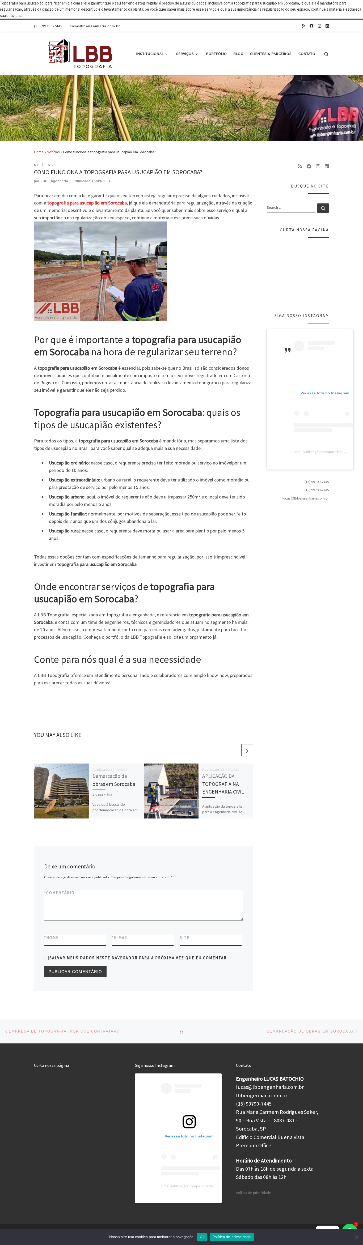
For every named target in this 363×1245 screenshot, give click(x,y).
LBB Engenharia (54, 181)
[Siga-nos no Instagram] (319, 26)
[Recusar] (356, 1237)
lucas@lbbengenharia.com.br (305, 498)
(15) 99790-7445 (317, 481)
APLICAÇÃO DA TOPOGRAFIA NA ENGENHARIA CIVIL (223, 784)
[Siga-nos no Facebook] (312, 26)
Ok (202, 1237)
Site (184, 937)
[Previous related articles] (234, 750)
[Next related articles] (247, 750)
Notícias (53, 152)
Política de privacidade (253, 1193)
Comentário (59, 892)
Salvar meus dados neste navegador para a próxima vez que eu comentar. (138, 957)
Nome (51, 937)
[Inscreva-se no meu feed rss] (303, 26)
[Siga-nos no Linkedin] (327, 26)
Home (39, 152)
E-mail (120, 937)
